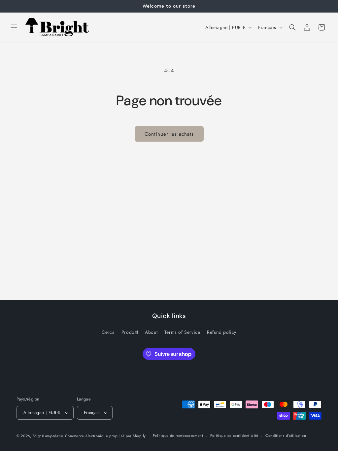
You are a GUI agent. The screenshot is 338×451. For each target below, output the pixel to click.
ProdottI (129, 332)
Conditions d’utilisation (285, 435)
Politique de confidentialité (234, 435)
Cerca (108, 332)
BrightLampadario (48, 435)
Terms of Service (182, 332)
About (151, 332)
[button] (14, 27)
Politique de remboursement (178, 435)
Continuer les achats (169, 134)
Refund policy (221, 332)
